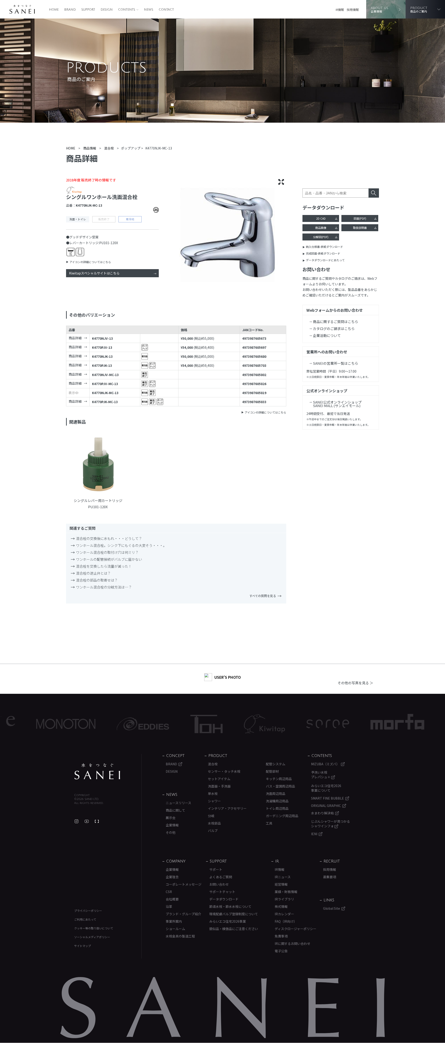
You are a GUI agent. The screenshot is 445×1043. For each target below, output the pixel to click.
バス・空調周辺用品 (280, 786)
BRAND (70, 9)
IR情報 (340, 9)
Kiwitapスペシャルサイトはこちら (94, 273)
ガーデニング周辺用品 (282, 815)
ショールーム (175, 928)
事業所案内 (174, 921)
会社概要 (172, 899)
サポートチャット (222, 891)
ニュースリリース (178, 802)
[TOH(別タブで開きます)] (169, 724)
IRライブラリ (284, 899)
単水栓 (213, 793)
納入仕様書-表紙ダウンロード (324, 247)
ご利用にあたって (85, 919)
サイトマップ (82, 946)
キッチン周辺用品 (279, 778)
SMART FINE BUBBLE (327, 798)
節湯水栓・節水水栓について (230, 906)
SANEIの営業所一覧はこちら (335, 363)
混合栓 (213, 764)
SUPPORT (88, 9)
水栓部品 (214, 823)
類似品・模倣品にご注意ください (233, 928)
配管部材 (272, 771)
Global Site (331, 908)
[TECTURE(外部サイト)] (97, 821)
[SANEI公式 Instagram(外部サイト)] (76, 821)
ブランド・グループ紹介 (183, 914)
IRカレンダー (284, 914)
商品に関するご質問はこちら (335, 321)
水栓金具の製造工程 (180, 936)
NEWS (148, 9)
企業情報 (172, 825)
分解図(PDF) (320, 237)
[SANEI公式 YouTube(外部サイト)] (86, 821)
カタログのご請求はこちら (334, 328)
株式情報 (281, 906)
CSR (169, 891)
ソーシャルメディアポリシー (92, 937)
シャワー (214, 801)
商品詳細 (75, 338)
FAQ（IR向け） (286, 921)
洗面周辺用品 (275, 793)
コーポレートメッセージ (183, 884)
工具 (269, 823)
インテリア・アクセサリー (227, 808)
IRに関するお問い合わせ (292, 943)
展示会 (170, 817)
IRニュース (283, 877)
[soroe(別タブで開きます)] (290, 723)
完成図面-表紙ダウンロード (323, 253)
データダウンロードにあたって (325, 260)
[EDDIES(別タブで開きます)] (105, 723)
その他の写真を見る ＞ (355, 682)
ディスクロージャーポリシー (295, 928)
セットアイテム (219, 778)
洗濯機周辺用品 (277, 801)
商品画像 (320, 228)
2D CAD (321, 218)
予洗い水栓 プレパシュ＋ (321, 774)
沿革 (169, 906)
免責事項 (281, 936)
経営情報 (281, 884)
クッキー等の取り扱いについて (93, 928)
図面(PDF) (360, 218)
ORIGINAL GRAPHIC (326, 805)
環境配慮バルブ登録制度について (233, 914)
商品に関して (175, 810)
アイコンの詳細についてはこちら (90, 262)
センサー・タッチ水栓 (224, 771)
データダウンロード (223, 899)
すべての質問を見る (262, 596)
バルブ (213, 830)
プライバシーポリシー (88, 910)
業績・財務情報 (286, 891)
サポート (215, 869)
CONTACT (166, 9)
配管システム (275, 764)
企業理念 (172, 877)
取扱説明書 (360, 228)
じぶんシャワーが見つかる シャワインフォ (330, 823)
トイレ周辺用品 (277, 808)
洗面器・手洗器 (219, 786)
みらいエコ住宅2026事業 (227, 921)
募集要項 (329, 877)
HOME (54, 9)
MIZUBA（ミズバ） (325, 764)
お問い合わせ (219, 884)
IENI (314, 833)
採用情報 (353, 9)
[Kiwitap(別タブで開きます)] (227, 723)
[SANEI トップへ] (97, 771)
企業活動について (327, 335)
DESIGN (107, 9)
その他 (170, 832)
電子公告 (281, 951)
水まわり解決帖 (322, 813)
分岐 (211, 815)
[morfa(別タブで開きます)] (360, 724)
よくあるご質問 (220, 877)
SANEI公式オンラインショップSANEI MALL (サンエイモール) (337, 404)
